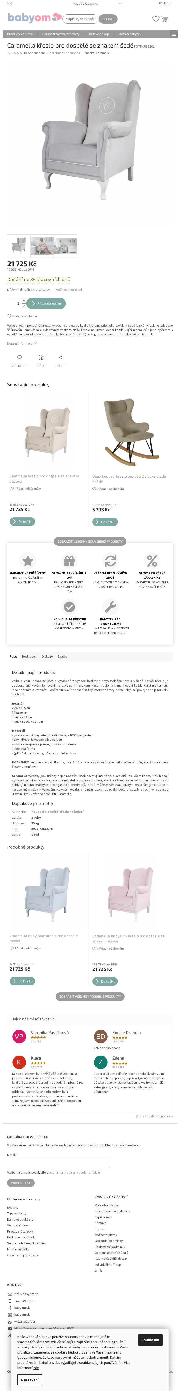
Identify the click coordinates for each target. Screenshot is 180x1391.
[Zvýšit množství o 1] (24, 300)
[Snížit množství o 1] (24, 306)
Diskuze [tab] (47, 656)
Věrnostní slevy (18, 1225)
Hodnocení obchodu (21, 1237)
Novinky (12, 1208)
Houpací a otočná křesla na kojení (57, 812)
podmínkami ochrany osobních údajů (74, 1172)
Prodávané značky (20, 1231)
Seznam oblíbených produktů (27, 1243)
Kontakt (100, 1223)
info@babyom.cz (26, 1294)
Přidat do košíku (49, 303)
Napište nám (103, 1217)
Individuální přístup (108, 1264)
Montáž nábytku (18, 1249)
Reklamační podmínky (110, 1247)
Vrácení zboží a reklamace (113, 1211)
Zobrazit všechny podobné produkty (90, 996)
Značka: (97, 53)
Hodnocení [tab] (29, 656)
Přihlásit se (21, 1183)
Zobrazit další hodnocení (153, 1116)
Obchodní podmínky (109, 1241)
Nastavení (29, 1379)
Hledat (108, 19)
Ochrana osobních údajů (111, 1253)
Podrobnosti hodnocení (64, 53)
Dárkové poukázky (20, 1220)
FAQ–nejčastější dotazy (111, 1258)
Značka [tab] (63, 656)
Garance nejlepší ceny (22, 1255)
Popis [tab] (14, 656)
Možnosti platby (106, 1235)
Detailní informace (20, 343)
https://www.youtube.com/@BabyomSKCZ (44, 1328)
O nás (99, 1270)
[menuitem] (20, 34)
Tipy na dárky (16, 1213)
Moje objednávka (85, 4)
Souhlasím (150, 1340)
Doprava (100, 1229)
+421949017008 (25, 1301)
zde (36, 1367)
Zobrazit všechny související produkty (90, 541)
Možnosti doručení (69, 290)
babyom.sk (22, 1308)
